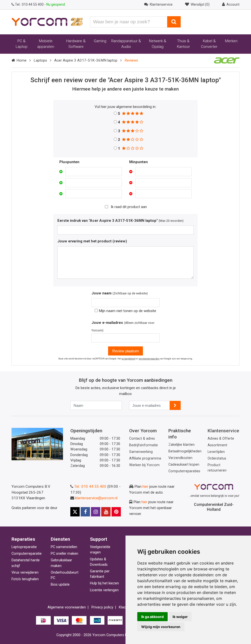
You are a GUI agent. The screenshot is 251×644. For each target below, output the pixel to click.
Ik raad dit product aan (129, 207)
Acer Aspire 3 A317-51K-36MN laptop (85, 60)
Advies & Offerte (221, 438)
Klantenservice (223, 431)
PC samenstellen (64, 547)
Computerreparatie (27, 554)
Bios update (60, 584)
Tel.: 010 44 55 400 (90, 486)
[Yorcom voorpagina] (47, 21)
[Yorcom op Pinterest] (116, 511)
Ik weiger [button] (180, 617)
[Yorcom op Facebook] (85, 511)
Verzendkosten (180, 458)
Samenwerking (141, 452)
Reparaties (23, 539)
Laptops (40, 60)
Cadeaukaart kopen (183, 464)
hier (145, 486)
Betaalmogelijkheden (184, 451)
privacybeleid (128, 358)
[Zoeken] (174, 21)
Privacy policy (102, 607)
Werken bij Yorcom (144, 465)
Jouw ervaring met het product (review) (92, 241)
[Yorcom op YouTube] (106, 511)
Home (21, 60)
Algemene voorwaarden (67, 607)
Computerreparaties (184, 471)
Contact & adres (142, 438)
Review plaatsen (125, 351)
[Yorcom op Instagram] (95, 511)
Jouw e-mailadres (107, 322)
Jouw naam (101, 293)
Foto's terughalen (25, 579)
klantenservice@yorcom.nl (96, 498)
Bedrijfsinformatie (143, 445)
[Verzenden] (175, 405)
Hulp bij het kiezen (104, 583)
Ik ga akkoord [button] (152, 617)
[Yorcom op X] (75, 511)
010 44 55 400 (29, 4)
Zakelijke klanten (181, 445)
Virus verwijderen (25, 572)
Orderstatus (217, 458)
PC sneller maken (64, 554)
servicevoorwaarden (149, 358)
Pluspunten (69, 162)
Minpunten (138, 162)
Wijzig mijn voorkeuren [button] (160, 627)
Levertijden (216, 452)
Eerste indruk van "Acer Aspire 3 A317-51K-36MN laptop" (107, 220)
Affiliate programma (145, 458)
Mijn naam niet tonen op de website (127, 311)
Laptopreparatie (24, 547)
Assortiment (217, 445)
